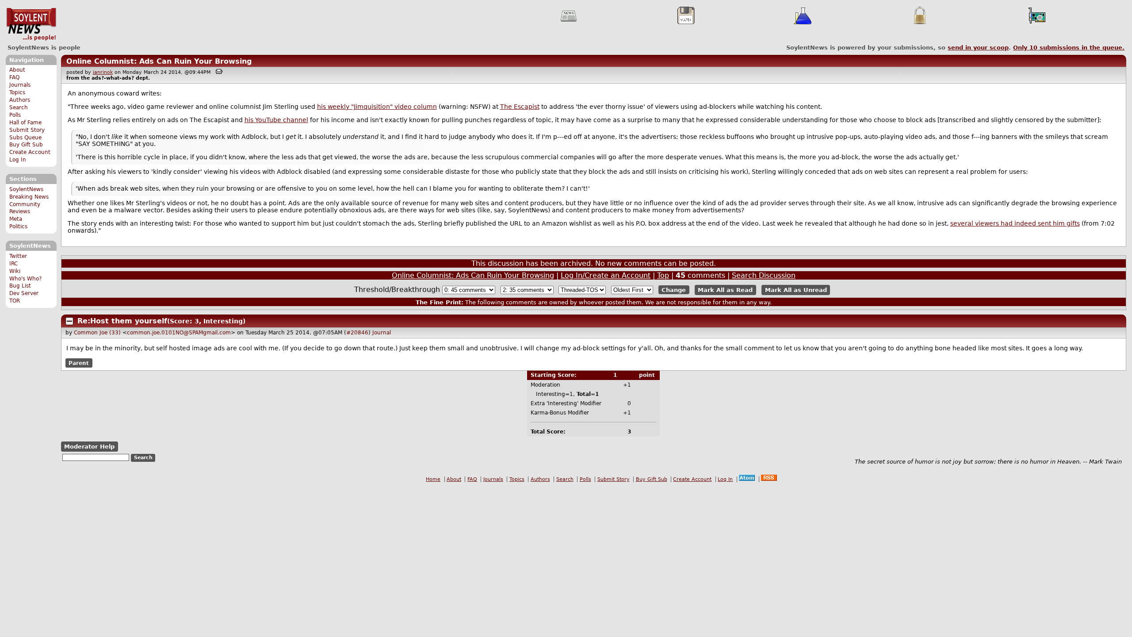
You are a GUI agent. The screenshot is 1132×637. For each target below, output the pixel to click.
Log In (17, 160)
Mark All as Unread (796, 290)
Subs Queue (25, 137)
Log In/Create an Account (605, 275)
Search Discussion (763, 275)
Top (663, 275)
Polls (15, 115)
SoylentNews (31, 24)
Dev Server (23, 293)
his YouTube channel (276, 119)
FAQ (14, 77)
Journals (20, 85)
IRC (13, 264)
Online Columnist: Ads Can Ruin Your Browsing (159, 61)
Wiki (14, 271)
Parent (79, 363)
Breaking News (29, 197)
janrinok (103, 72)
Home (433, 479)
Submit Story (27, 130)
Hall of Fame (25, 122)
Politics (18, 226)
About (17, 70)
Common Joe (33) (97, 333)
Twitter (18, 256)
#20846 (357, 333)
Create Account (29, 152)
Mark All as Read (725, 290)
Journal (381, 333)
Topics (17, 92)
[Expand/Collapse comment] (69, 321)
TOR (14, 301)
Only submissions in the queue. (1068, 47)
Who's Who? (25, 279)
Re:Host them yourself (122, 321)
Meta (15, 219)
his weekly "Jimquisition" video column (377, 106)
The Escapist (519, 106)
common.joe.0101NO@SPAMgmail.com (179, 333)
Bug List (20, 286)
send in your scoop (978, 47)
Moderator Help (89, 446)
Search (18, 107)
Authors (19, 100)
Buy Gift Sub (26, 145)
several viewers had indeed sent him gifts (1015, 223)
